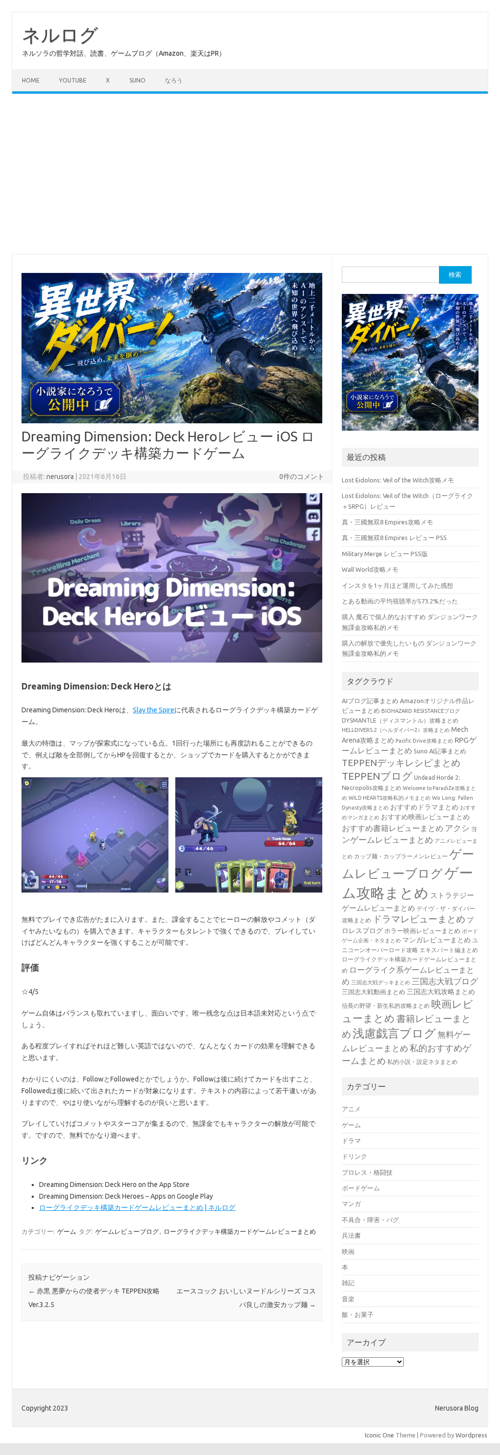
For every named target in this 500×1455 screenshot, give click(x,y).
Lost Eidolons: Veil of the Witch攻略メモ (398, 480)
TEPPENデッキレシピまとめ (401, 762)
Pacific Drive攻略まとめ (424, 741)
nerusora (60, 476)
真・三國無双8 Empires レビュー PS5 (394, 537)
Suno (137, 80)
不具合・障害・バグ (370, 1219)
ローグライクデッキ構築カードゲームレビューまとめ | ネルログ (137, 1207)
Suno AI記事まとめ (440, 751)
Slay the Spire (153, 710)
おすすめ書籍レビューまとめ (392, 828)
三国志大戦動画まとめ (373, 991)
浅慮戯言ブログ (394, 1033)
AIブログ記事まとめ (370, 700)
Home (31, 80)
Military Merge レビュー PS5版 (385, 553)
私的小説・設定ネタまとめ (422, 1062)
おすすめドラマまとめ (424, 807)
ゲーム (66, 1231)
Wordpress (471, 1435)
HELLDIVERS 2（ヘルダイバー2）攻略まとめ (396, 730)
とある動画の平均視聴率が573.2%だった (400, 601)
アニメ (351, 1108)
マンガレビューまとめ (436, 940)
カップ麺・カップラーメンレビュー (401, 856)
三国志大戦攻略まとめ (441, 992)
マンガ (351, 1203)
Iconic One (379, 1435)
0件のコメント (301, 476)
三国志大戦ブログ (445, 981)
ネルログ (60, 34)
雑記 (348, 1282)
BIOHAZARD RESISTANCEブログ (420, 710)
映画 (348, 1251)
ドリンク (354, 1156)
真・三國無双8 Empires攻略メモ (387, 522)
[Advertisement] (250, 173)
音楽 (348, 1298)
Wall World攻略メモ (370, 569)
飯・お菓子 (358, 1314)
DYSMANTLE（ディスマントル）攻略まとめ (400, 720)
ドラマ (351, 1140)
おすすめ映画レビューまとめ (425, 817)
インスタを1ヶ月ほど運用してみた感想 (397, 585)
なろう (174, 80)
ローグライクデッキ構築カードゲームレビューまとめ (240, 1231)
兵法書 (351, 1235)
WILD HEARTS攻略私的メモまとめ (390, 798)
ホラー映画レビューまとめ (422, 931)
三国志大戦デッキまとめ (380, 982)
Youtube (72, 80)
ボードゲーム (361, 1188)
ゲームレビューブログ (127, 1231)
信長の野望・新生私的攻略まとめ (386, 1005)
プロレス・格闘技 (367, 1172)
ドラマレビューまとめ (419, 919)
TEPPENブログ (377, 776)
